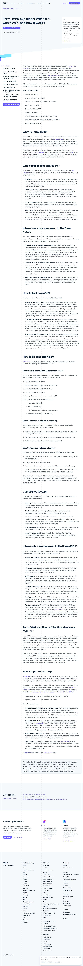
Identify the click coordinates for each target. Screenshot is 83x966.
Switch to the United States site (51, 962)
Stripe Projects (47, 948)
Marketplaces (46, 886)
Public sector (46, 915)
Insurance (45, 906)
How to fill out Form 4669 (10, 84)
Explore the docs (68, 840)
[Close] (80, 958)
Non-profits (46, 911)
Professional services (49, 913)
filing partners (65, 741)
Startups (45, 867)
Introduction (6, 66)
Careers (65, 899)
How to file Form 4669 (9, 81)
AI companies (46, 895)
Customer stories (68, 867)
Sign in (64, 3)
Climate (25, 879)
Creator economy (48, 897)
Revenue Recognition (29, 913)
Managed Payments (28, 902)
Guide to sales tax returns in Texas (35, 794)
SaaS (44, 892)
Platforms (45, 890)
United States (58, 139)
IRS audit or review (37, 152)
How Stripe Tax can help (10, 99)
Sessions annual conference (71, 874)
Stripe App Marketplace (49, 926)
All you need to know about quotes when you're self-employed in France (46, 799)
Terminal (25, 920)
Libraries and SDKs (48, 946)
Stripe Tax (26, 676)
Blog (64, 870)
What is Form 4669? (9, 69)
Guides (65, 865)
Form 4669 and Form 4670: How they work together (11, 95)
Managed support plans (69, 914)
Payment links (27, 904)
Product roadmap (68, 896)
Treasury (25, 922)
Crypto (25, 883)
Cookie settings (67, 888)
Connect (25, 881)
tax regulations (53, 75)
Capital (25, 874)
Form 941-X (59, 609)
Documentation (47, 937)
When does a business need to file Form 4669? (11, 77)
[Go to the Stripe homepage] (4, 863)
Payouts (25, 908)
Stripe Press (66, 903)
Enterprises (46, 865)
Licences (65, 883)
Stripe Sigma (26, 915)
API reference (47, 939)
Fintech (45, 899)
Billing (24, 872)
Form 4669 (26, 361)
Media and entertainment (50, 908)
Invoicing (25, 895)
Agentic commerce (48, 870)
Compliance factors (9, 87)
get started (48, 752)
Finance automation (48, 879)
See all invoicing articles (10, 798)
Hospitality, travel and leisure (51, 904)
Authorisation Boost (28, 870)
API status (46, 941)
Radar (24, 911)
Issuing (25, 897)
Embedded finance (48, 877)
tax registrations (39, 723)
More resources (8, 8)
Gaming (45, 902)
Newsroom (66, 901)
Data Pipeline (26, 886)
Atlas (24, 867)
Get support (66, 912)
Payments (25, 906)
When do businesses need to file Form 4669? (11, 91)
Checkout (25, 877)
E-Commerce (46, 874)
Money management (48, 888)
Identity (25, 892)
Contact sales (74, 3)
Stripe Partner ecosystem (50, 928)
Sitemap (65, 885)
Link (24, 899)
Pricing (48, 3)
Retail (44, 917)
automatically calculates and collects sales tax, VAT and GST (51, 692)
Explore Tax (46, 839)
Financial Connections (29, 890)
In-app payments (47, 883)
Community (66, 872)
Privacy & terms (67, 877)
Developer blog (47, 950)
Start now (7, 837)
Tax (17, 8)
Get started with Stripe (11, 28)
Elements (25, 888)
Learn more (66, 41)
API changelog (47, 944)
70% (71, 152)
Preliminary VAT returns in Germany (35, 797)
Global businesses (48, 881)
